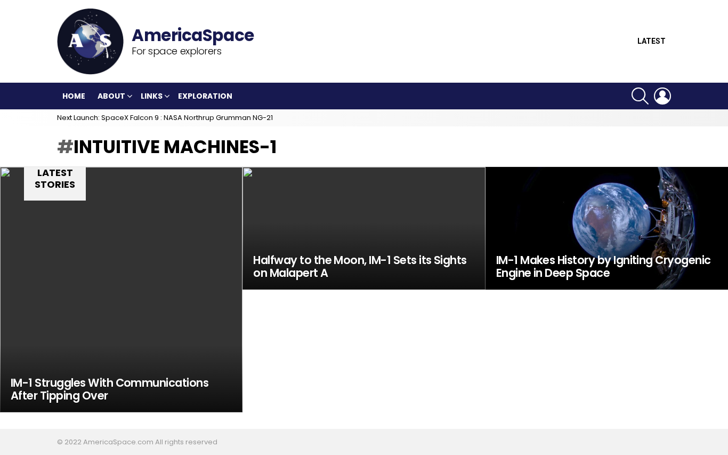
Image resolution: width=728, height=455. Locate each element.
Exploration (205, 96)
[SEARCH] (640, 96)
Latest (651, 41)
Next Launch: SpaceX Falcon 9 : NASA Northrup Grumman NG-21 (165, 118)
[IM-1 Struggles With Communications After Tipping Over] (121, 289)
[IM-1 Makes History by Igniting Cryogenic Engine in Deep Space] (607, 228)
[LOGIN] (662, 96)
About (111, 96)
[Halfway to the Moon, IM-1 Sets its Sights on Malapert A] (363, 228)
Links (152, 96)
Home (73, 96)
